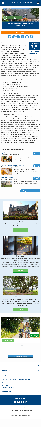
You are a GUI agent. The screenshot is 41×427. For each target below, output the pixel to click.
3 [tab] (22, 345)
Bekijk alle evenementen (30, 191)
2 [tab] (21, 345)
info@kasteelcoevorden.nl (9, 387)
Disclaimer (15, 410)
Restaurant (20, 271)
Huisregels (33, 410)
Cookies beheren (30, 408)
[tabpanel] (20, 330)
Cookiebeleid (21, 408)
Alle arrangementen (20, 356)
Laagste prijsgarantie (14, 18)
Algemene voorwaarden (11, 408)
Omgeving (20, 309)
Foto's (20, 230)
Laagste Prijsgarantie (24, 410)
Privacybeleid (7, 410)
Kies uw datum (20, 32)
